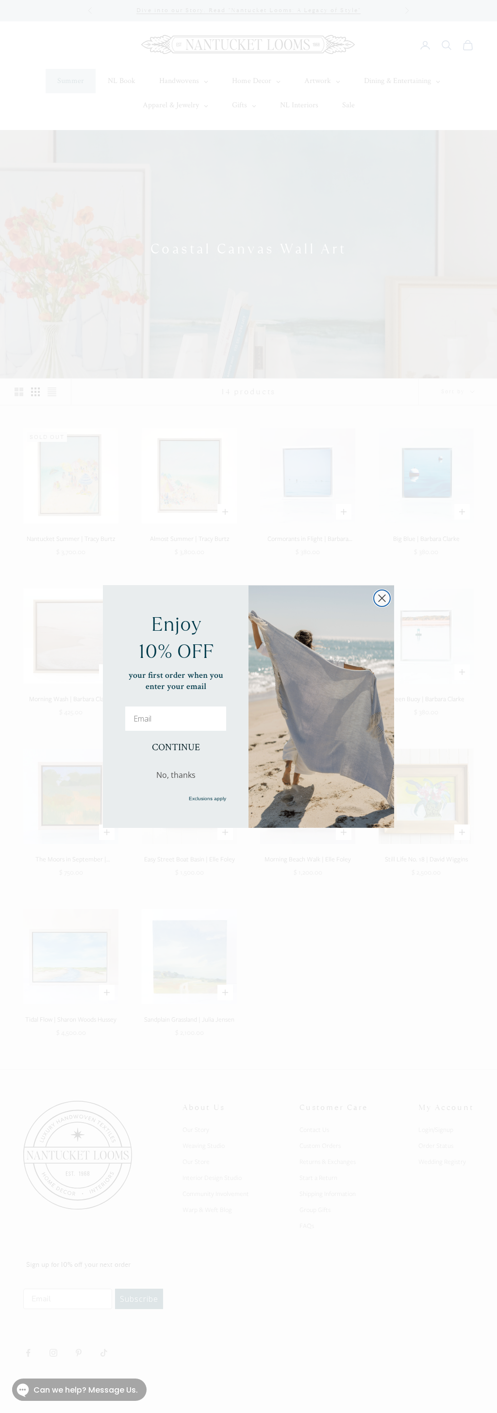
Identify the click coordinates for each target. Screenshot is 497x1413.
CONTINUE (176, 747)
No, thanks (176, 775)
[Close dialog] (382, 598)
